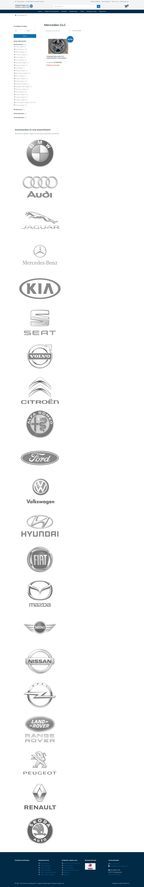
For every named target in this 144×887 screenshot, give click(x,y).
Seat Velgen (20, 92)
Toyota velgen (20, 100)
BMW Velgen (20, 52)
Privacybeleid (68, 865)
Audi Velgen (20, 49)
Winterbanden (19, 113)
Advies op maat (91, 11)
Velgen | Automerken (52, 11)
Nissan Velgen (21, 78)
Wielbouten (73, 11)
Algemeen (102, 11)
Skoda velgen (20, 94)
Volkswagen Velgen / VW (24, 102)
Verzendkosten (69, 868)
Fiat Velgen (20, 57)
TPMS (82, 11)
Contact (66, 874)
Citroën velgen (21, 54)
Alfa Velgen (20, 47)
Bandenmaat (44, 863)
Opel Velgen (20, 81)
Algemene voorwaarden (72, 863)
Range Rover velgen (23, 86)
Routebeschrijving (114, 874)
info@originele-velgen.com (119, 866)
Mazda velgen (20, 70)
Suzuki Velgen (21, 97)
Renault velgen (21, 89)
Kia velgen (19, 68)
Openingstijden (105, 1)
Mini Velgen (20, 76)
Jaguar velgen (21, 65)
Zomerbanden (19, 117)
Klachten (67, 872)
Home (40, 11)
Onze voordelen (45, 870)
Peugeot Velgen (21, 84)
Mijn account (115, 1)
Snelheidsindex (45, 865)
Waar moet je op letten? (48, 872)
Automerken (18, 44)
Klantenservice (124, 1)
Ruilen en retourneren (71, 870)
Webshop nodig (117, 883)
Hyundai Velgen (21, 62)
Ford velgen (20, 60)
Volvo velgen (20, 105)
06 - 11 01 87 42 (115, 864)
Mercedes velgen (22, 73)
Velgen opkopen (95, 1)
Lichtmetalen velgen (47, 874)
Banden (64, 11)
